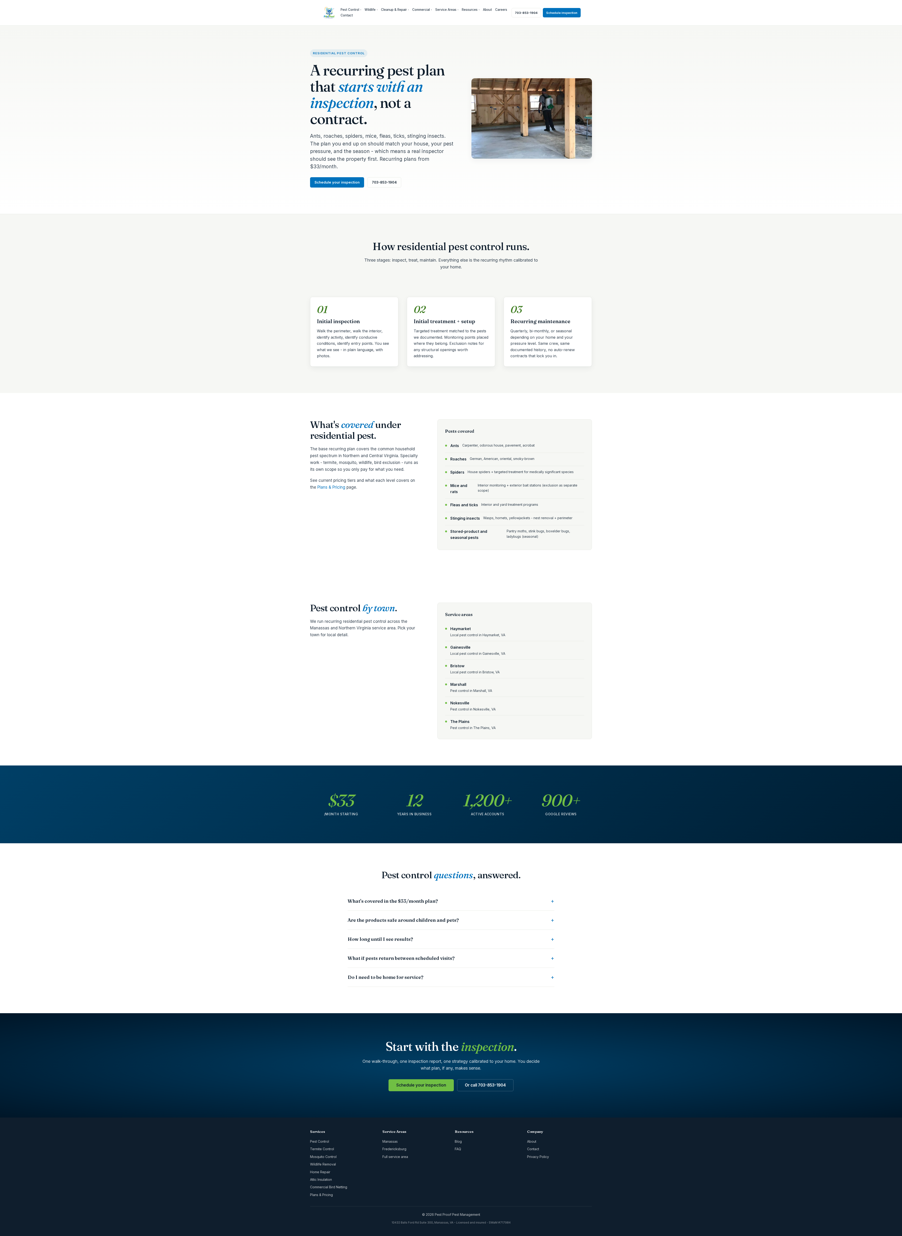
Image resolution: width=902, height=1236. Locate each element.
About (487, 10)
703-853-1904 (526, 13)
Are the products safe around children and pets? (403, 920)
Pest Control (351, 10)
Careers (501, 10)
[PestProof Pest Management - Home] (329, 12)
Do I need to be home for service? (385, 977)
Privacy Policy (538, 1157)
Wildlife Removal (323, 1164)
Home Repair (320, 1172)
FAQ (458, 1149)
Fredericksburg (394, 1149)
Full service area (395, 1157)
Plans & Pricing (331, 487)
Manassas (390, 1141)
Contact (347, 15)
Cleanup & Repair (395, 10)
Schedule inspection (561, 13)
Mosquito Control (323, 1157)
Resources (471, 10)
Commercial (422, 10)
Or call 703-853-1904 (485, 1085)
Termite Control (322, 1149)
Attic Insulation (321, 1179)
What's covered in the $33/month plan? (393, 901)
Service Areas (447, 10)
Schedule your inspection (337, 182)
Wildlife (371, 10)
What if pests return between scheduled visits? (401, 958)
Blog (458, 1141)
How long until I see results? (380, 939)
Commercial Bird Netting (328, 1187)
